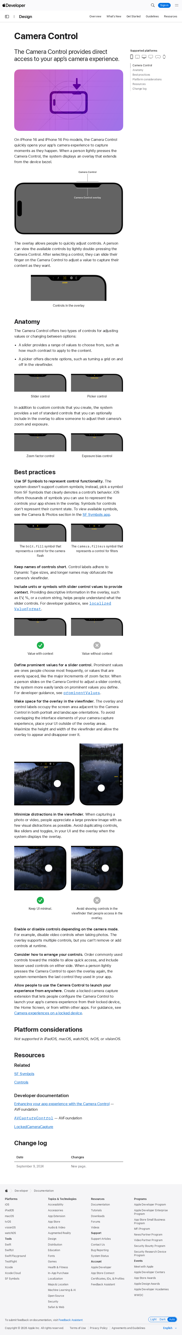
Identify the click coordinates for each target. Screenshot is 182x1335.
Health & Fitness (58, 1267)
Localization (55, 1278)
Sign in (164, 5)
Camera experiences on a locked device (48, 1013)
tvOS (8, 1221)
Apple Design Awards (147, 1283)
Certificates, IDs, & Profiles (107, 1278)
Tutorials (96, 1210)
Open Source (56, 1295)
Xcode (9, 1267)
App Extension (56, 1216)
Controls (21, 1082)
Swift (8, 1244)
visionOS (10, 1227)
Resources (170, 16)
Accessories (55, 1210)
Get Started (134, 16)
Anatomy (27, 321)
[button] (152, 5)
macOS (9, 1216)
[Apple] (7, 1191)
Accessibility (55, 1204)
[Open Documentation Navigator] (7, 16)
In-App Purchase (58, 1273)
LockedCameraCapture (33, 1126)
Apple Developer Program (150, 1204)
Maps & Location (58, 1284)
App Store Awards (145, 1278)
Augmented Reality (59, 1233)
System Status (100, 1256)
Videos (95, 1227)
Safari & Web (56, 1307)
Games (52, 1261)
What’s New (114, 16)
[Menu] (176, 5)
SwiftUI (9, 1250)
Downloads (98, 1216)
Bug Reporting (99, 1250)
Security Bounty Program (149, 1246)
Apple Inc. (34, 1328)
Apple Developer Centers (149, 1272)
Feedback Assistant (103, 1284)
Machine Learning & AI (61, 1290)
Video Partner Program (148, 1240)
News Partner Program (148, 1234)
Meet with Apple (143, 1266)
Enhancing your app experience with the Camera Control (61, 1104)
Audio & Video (56, 1227)
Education (54, 1250)
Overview (95, 16)
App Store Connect (102, 1273)
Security (53, 1301)
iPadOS (9, 1210)
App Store (54, 1221)
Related (22, 1065)
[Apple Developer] (14, 5)
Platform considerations (48, 1029)
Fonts (51, 1256)
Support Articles (101, 1238)
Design (25, 16)
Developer (21, 1190)
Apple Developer (101, 1267)
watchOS (10, 1233)
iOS (7, 1204)
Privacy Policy (99, 1328)
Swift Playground (15, 1256)
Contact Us (98, 1244)
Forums (95, 1221)
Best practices (34, 472)
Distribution (55, 1244)
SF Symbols (24, 1074)
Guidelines (152, 16)
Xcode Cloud (13, 1273)
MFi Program (142, 1228)
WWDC (138, 1295)
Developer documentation (41, 1095)
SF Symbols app (96, 514)
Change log (30, 1143)
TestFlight (11, 1261)
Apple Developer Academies (151, 1289)
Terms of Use (78, 1328)
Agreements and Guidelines (128, 1328)
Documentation (44, 1190)
